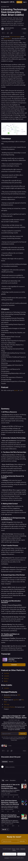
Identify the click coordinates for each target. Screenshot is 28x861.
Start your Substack (10, 854)
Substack (6, 858)
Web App (6, 704)
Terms (17, 849)
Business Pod (5, 6)
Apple (21, 390)
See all (4, 829)
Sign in (25, 2)
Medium (6, 679)
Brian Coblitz (7, 39)
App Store (16, 700)
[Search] (25, 780)
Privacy (13, 849)
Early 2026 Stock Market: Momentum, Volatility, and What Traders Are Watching (10, 802)
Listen (24, 28)
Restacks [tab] (11, 761)
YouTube (6, 673)
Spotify (16, 390)
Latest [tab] (6, 780)
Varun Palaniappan (9, 28)
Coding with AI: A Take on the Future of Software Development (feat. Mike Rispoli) (10, 786)
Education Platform (9, 707)
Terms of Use (21, 737)
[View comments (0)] (7, 32)
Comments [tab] (4, 761)
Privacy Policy (14, 740)
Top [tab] (3, 780)
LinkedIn (6, 676)
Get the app (21, 854)
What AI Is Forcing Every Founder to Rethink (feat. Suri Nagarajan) (10, 816)
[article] (14, 791)
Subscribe (19, 2)
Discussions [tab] (12, 780)
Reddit (6, 681)
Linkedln (6, 688)
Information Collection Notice (16, 738)
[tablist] (7, 761)
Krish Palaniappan (15, 37)
